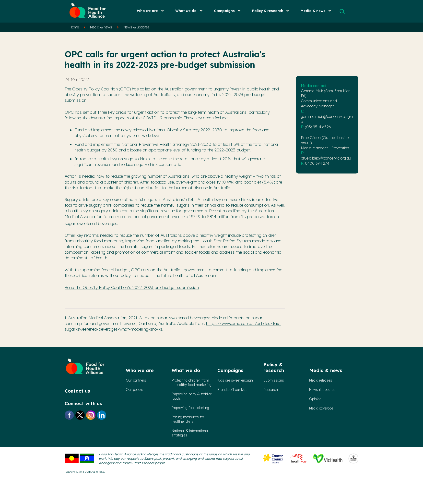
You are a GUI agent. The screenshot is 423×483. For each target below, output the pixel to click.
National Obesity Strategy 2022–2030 (185, 129)
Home (74, 27)
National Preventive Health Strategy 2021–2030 (166, 144)
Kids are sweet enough (235, 380)
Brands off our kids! (232, 389)
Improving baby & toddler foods (192, 396)
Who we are (147, 11)
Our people (134, 389)
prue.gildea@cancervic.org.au (326, 158)
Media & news (313, 11)
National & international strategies (190, 433)
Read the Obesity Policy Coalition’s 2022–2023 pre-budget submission (132, 287)
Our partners (136, 380)
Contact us (77, 391)
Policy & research (267, 11)
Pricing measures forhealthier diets (188, 419)
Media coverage (321, 408)
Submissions (273, 380)
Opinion (315, 399)
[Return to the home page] (87, 20)
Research (270, 389)
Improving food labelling (190, 408)
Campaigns (224, 11)
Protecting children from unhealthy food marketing (192, 382)
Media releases (320, 380)
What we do (186, 11)
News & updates (136, 27)
